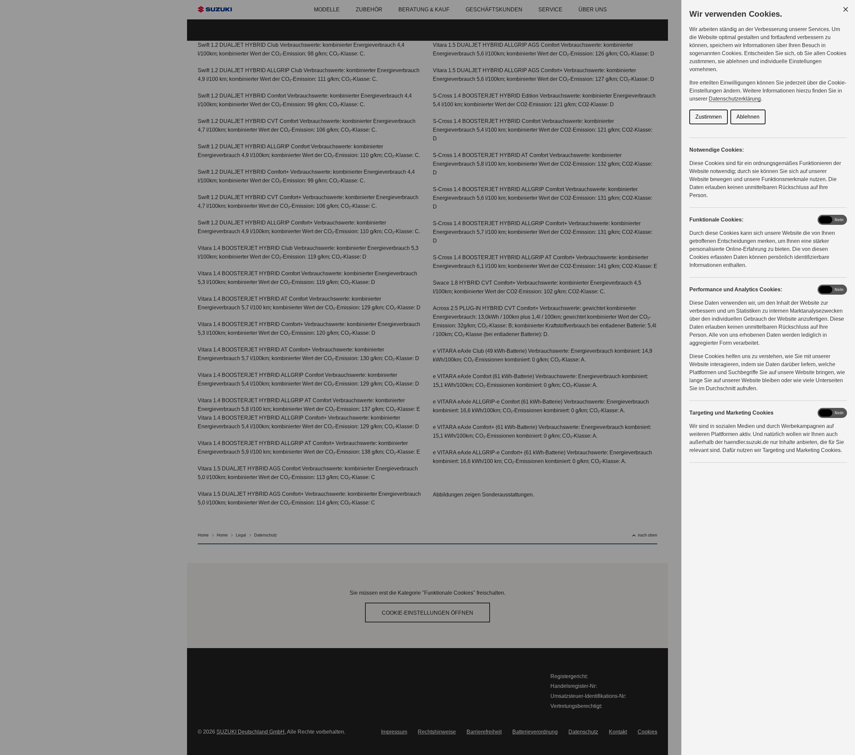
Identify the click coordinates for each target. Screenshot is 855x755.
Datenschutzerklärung (735, 99)
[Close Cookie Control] (846, 9)
